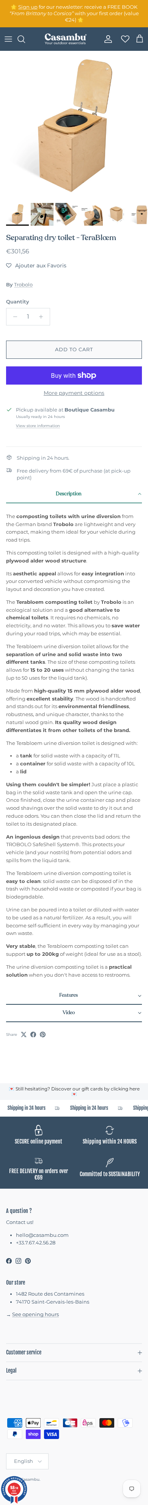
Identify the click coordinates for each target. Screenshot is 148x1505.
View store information (38, 425)
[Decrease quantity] (13, 316)
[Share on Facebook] (33, 1034)
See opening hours (35, 1314)
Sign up (28, 7)
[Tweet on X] (24, 1034)
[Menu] (8, 39)
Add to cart (74, 349)
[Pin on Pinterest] (43, 1034)
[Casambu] (65, 39)
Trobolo (23, 284)
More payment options (74, 393)
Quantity (17, 301)
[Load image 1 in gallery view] (74, 125)
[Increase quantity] (43, 316)
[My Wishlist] (123, 39)
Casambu (30, 1479)
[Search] (25, 39)
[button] (36, 265)
